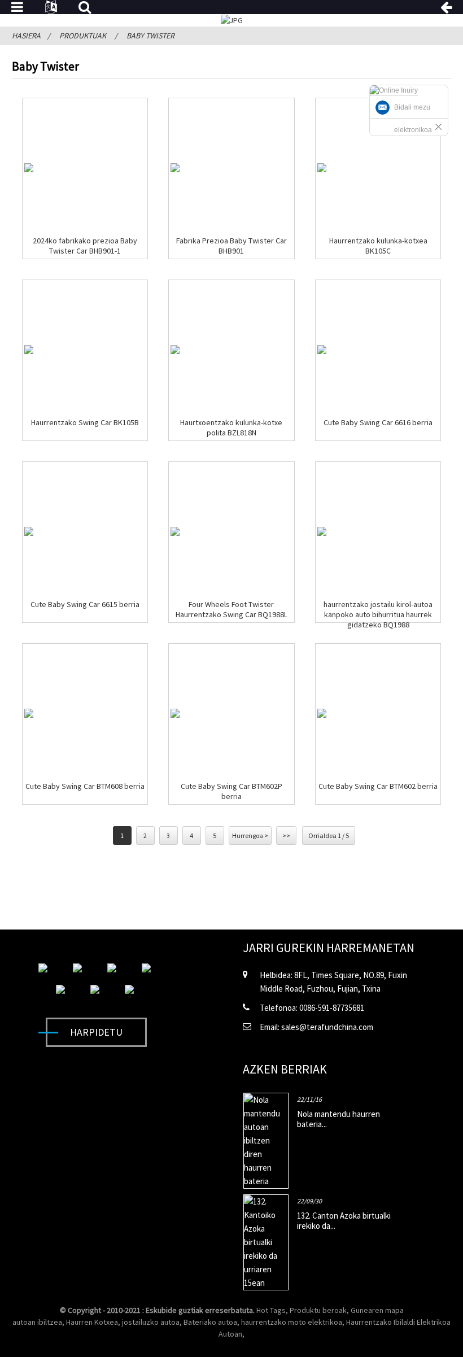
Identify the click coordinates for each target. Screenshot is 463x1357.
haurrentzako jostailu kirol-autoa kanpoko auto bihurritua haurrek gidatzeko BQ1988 (378, 614)
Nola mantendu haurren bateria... (338, 1119)
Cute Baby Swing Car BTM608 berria (85, 786)
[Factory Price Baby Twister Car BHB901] (175, 167)
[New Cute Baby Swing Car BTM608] (28, 713)
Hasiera (26, 35)
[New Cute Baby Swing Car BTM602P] (175, 713)
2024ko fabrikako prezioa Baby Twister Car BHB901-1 (85, 245)
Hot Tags (271, 1310)
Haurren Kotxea (92, 1322)
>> (286, 835)
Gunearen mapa (377, 1310)
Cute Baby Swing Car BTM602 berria (378, 786)
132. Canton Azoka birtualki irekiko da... (344, 1220)
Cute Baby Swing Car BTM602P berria (231, 791)
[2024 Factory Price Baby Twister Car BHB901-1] (28, 167)
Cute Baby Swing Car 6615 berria (84, 604)
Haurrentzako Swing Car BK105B (85, 422)
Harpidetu (96, 1032)
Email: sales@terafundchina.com (316, 1027)
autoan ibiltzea (37, 1322)
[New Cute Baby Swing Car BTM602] (321, 713)
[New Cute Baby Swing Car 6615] (28, 531)
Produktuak (82, 35)
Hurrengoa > (250, 835)
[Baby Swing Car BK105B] (28, 349)
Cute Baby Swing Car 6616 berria (378, 422)
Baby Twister (150, 35)
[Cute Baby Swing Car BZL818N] (175, 349)
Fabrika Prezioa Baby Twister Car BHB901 (231, 245)
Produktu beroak (318, 1310)
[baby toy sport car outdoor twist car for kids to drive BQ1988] (321, 531)
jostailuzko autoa (151, 1322)
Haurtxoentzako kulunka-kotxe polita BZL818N (231, 427)
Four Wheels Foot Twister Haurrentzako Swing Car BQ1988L (231, 609)
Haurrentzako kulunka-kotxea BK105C (378, 245)
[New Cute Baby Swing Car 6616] (321, 349)
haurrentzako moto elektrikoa (291, 1322)
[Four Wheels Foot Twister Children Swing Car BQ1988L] (175, 531)
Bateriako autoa (210, 1322)
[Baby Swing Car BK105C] (321, 167)
